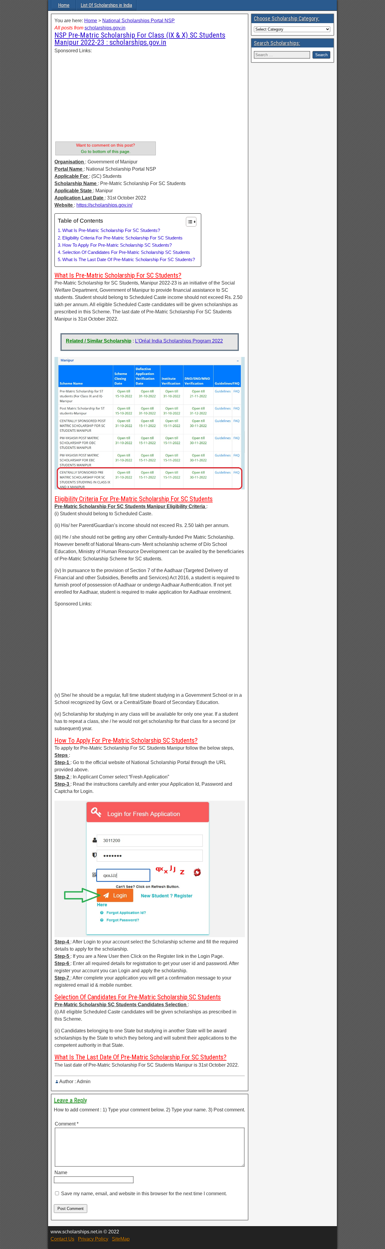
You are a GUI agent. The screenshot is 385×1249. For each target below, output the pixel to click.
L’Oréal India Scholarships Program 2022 (179, 340)
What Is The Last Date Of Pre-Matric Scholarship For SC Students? (128, 259)
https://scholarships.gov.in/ (104, 205)
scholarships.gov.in (105, 27)
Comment (67, 1123)
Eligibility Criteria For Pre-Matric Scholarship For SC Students (122, 237)
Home (63, 5)
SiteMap (121, 1238)
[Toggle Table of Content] (188, 222)
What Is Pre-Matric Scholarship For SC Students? (111, 230)
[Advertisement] (105, 96)
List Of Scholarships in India (106, 5)
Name (60, 1172)
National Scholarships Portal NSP (138, 20)
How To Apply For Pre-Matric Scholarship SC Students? (117, 245)
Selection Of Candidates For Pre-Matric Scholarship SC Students (126, 252)
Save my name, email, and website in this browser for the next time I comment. (144, 1193)
